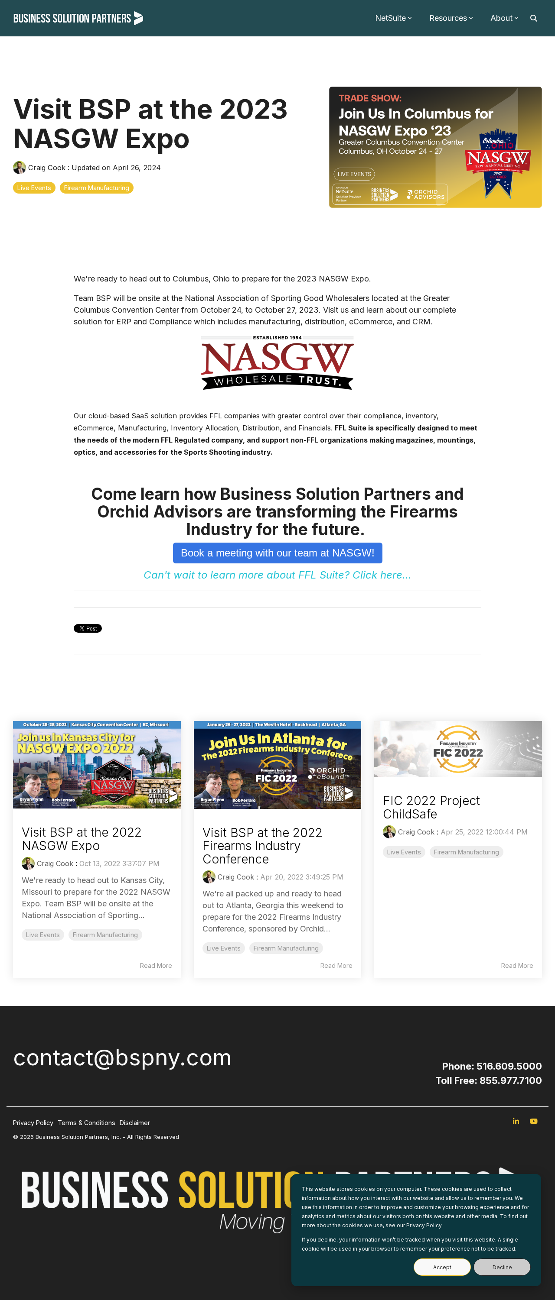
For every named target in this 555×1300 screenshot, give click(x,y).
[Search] (534, 18)
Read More (156, 965)
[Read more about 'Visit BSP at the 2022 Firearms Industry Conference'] (278, 764)
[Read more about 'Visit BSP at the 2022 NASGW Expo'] (97, 764)
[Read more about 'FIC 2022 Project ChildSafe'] (458, 749)
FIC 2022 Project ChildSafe (431, 807)
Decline (502, 1267)
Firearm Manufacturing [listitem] (105, 934)
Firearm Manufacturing (96, 187)
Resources (448, 18)
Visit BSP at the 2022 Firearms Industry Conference (262, 846)
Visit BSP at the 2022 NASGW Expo (82, 839)
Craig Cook (47, 167)
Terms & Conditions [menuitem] (86, 1122)
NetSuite (390, 18)
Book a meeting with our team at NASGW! (278, 553)
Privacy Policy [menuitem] (33, 1122)
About (501, 18)
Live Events (34, 187)
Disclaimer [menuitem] (135, 1122)
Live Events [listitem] (43, 934)
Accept (442, 1267)
